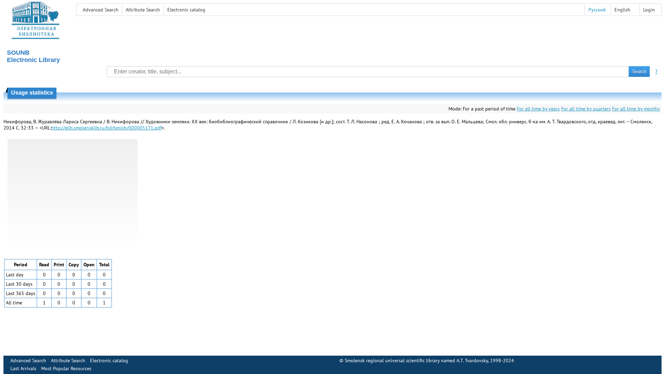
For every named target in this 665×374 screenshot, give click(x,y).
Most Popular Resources (66, 368)
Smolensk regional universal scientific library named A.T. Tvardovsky (416, 360)
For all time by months (636, 109)
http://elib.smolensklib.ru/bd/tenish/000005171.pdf (106, 128)
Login (649, 10)
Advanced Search (100, 10)
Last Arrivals (23, 368)
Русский (597, 10)
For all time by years (538, 109)
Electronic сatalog (186, 10)
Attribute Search (143, 10)
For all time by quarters (586, 109)
